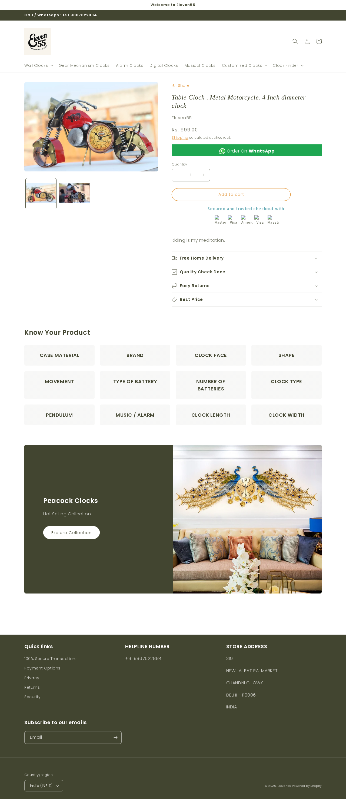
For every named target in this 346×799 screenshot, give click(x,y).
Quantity (179, 164)
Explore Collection (71, 532)
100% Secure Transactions (51, 658)
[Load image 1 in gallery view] (41, 193)
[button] (38, 65)
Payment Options (42, 668)
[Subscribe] (115, 737)
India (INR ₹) (41, 785)
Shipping (180, 137)
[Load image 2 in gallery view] (74, 193)
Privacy (31, 678)
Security (32, 696)
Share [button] (184, 85)
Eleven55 (284, 786)
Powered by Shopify (307, 786)
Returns (32, 687)
